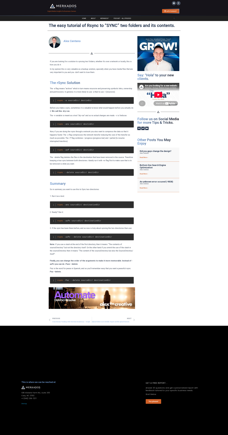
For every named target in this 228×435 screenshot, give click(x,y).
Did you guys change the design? (155, 151)
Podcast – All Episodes (122, 18)
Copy (131, 99)
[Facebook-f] (178, 3)
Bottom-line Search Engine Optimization (153, 166)
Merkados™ (104, 18)
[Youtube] (174, 3)
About (93, 18)
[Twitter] (143, 128)
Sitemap (24, 403)
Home (84, 18)
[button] (174, 18)
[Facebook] (139, 128)
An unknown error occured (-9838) (156, 181)
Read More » (144, 157)
